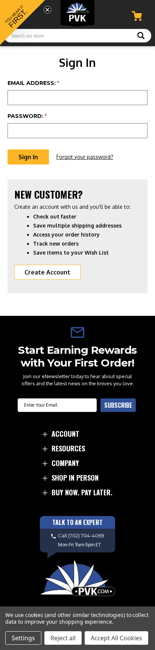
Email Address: (33, 83)
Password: (27, 116)
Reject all (63, 638)
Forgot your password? (84, 157)
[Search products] (140, 36)
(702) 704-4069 (86, 535)
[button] (22, 22)
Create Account (47, 272)
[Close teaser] (47, 10)
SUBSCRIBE (118, 405)
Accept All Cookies (116, 638)
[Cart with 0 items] (137, 16)
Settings (23, 638)
